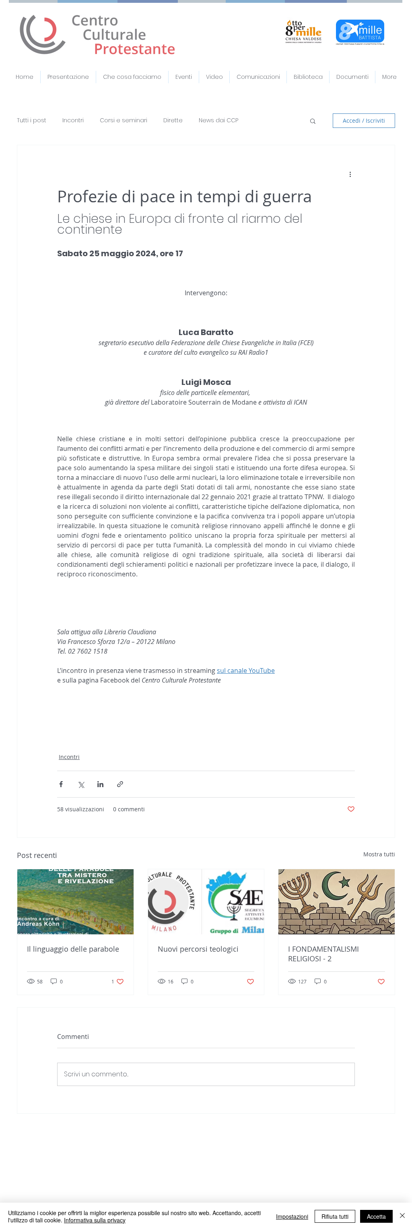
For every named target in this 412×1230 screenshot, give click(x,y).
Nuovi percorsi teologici (198, 949)
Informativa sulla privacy (95, 1220)
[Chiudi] (402, 1216)
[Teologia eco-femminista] (206, 901)
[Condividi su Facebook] (61, 784)
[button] (352, 77)
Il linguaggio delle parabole (73, 949)
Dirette (173, 120)
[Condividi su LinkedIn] (100, 784)
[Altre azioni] (350, 174)
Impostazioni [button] (292, 1216)
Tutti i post (31, 120)
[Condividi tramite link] (120, 784)
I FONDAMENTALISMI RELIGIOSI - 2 (323, 953)
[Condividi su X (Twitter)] (80, 784)
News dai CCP (218, 120)
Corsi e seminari (123, 120)
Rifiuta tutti (334, 1216)
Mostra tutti (379, 854)
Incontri (73, 120)
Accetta (376, 1216)
